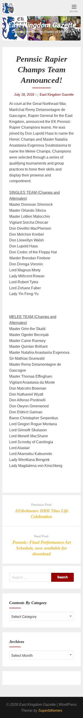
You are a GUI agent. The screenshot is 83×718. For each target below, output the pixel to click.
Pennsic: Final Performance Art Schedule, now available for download (41, 548)
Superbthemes (50, 710)
